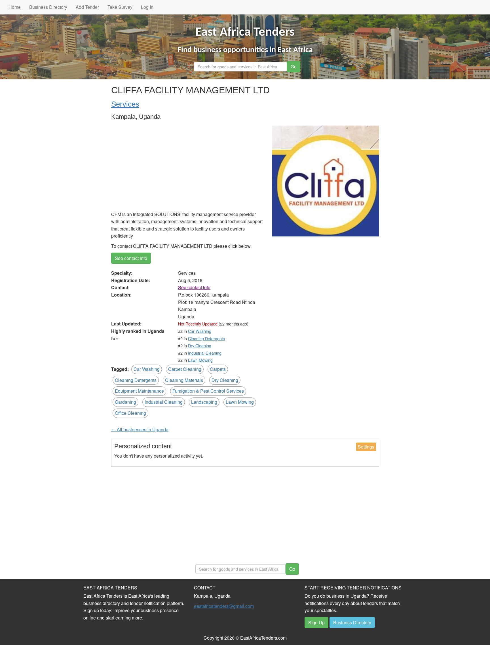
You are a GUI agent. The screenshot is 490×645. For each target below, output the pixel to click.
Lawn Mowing (200, 360)
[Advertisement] (187, 168)
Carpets (218, 369)
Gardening (125, 402)
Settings (366, 446)
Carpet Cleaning (184, 369)
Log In (147, 7)
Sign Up (316, 622)
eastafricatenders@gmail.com (224, 606)
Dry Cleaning (199, 345)
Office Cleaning (130, 413)
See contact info (131, 258)
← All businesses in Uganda (139, 429)
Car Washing (199, 331)
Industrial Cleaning (204, 353)
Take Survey (119, 7)
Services (125, 104)
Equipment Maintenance (139, 391)
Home (15, 7)
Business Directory (48, 7)
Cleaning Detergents (206, 338)
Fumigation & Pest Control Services (208, 391)
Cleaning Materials (184, 380)
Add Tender (87, 7)
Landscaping (204, 402)
